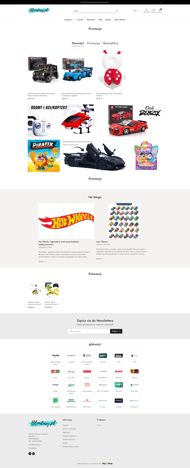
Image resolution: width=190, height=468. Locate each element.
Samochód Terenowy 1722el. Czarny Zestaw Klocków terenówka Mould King (41, 95)
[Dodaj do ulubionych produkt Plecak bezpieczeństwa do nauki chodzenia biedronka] (125, 50)
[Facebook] (29, 453)
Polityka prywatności (69, 436)
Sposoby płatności (69, 439)
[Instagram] (33, 453)
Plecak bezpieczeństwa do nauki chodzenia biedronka (109, 95)
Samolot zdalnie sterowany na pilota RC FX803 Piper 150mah (52, 303)
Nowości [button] (78, 43)
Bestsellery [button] (110, 43)
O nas (99, 425)
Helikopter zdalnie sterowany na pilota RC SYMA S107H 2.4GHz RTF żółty (35, 303)
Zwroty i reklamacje (69, 429)
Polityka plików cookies (71, 446)
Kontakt (65, 443)
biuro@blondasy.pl (34, 445)
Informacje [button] (67, 419)
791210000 (32, 448)
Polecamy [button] (95, 274)
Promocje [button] (93, 43)
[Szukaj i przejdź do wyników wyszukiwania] (117, 10)
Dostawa (65, 425)
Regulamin (66, 432)
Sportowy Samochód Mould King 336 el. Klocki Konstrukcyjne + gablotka (76, 95)
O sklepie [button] (101, 419)
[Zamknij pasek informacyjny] (161, 2)
